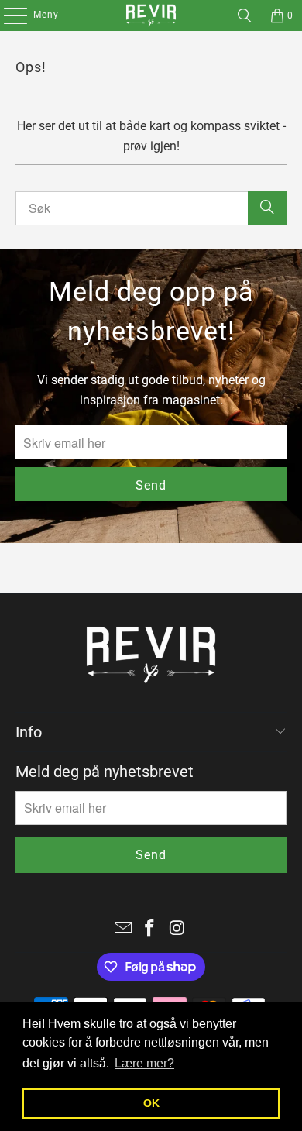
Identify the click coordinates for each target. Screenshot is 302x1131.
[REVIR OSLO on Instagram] (177, 929)
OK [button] (151, 1103)
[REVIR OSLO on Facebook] (150, 929)
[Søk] (244, 15)
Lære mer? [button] (144, 1063)
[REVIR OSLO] (151, 15)
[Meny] (7, 15)
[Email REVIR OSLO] (123, 929)
